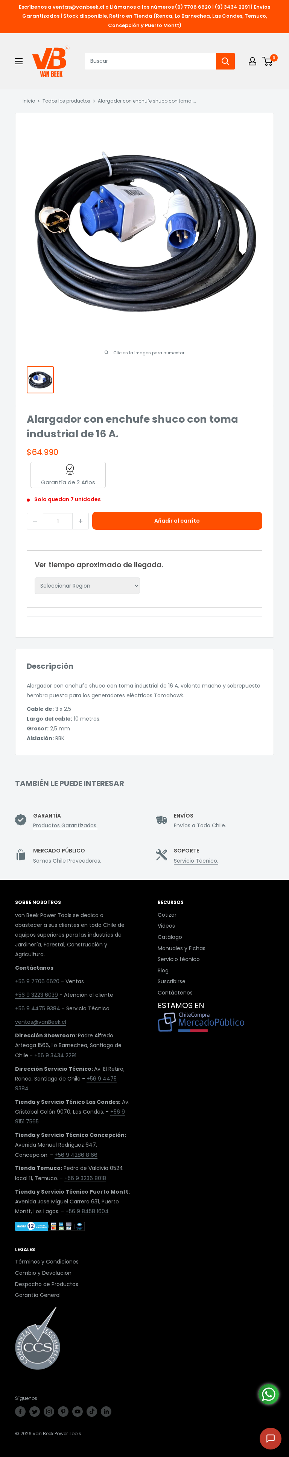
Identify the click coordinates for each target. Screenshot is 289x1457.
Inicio (29, 101)
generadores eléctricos (121, 695)
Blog (163, 970)
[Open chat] (270, 1438)
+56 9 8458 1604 (87, 1211)
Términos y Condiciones (47, 1261)
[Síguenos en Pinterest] (63, 1411)
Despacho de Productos (46, 1284)
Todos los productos (66, 101)
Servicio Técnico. (196, 861)
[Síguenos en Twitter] (34, 1411)
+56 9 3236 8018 (85, 1178)
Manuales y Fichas (181, 948)
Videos (166, 926)
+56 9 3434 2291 (55, 1055)
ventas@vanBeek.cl (40, 1022)
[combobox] (150, 61)
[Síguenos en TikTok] (92, 1411)
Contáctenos (175, 992)
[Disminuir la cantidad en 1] (35, 521)
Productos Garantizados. (65, 825)
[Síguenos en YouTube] (77, 1411)
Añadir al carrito (177, 520)
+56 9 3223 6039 (36, 995)
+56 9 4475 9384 (37, 1008)
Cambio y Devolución (43, 1273)
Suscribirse (172, 981)
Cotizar (167, 915)
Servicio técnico (179, 959)
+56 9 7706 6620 (37, 981)
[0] (267, 61)
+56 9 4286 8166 (76, 1155)
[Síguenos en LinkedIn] (106, 1411)
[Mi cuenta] (252, 61)
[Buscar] (225, 61)
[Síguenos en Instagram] (49, 1411)
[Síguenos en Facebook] (20, 1411)
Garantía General (38, 1295)
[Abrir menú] (19, 61)
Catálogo (170, 937)
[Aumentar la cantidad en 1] (80, 521)
